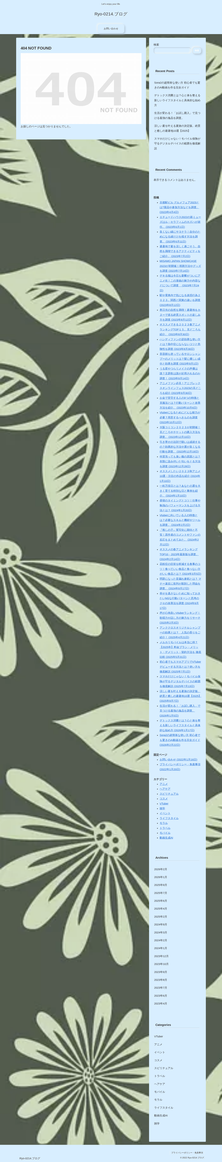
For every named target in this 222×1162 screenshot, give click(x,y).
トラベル (165, 828)
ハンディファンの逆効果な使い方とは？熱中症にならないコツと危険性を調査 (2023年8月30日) (180, 344)
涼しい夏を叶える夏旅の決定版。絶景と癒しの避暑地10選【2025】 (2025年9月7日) (180, 696)
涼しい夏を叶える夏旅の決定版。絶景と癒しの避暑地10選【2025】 (177, 128)
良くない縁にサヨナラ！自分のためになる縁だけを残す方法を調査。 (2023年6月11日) (180, 236)
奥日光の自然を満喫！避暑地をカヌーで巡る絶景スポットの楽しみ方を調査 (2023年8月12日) (180, 314)
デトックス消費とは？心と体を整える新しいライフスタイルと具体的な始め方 (177, 100)
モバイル (165, 832)
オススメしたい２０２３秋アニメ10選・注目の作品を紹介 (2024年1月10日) (180, 476)
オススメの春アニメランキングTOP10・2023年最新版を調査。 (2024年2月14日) (179, 554)
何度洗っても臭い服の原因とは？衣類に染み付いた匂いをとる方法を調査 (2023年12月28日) (180, 461)
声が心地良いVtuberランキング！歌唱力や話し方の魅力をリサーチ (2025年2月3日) (180, 617)
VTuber (164, 803)
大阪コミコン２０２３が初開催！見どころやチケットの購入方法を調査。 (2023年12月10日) (180, 432)
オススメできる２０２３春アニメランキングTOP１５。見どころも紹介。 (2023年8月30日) (180, 329)
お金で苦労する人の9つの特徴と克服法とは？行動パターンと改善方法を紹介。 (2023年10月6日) (180, 402)
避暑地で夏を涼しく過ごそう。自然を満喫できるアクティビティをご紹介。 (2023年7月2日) (180, 251)
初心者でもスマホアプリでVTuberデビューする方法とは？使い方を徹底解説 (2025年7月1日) (180, 666)
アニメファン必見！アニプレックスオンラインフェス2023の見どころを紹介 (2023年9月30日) (180, 388)
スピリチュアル (169, 793)
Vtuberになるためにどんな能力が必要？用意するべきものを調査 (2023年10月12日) (180, 417)
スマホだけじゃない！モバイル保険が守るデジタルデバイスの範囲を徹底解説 (177, 143)
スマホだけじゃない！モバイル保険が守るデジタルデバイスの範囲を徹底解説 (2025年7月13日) (180, 681)
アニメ (164, 784)
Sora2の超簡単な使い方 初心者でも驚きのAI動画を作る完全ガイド (177, 85)
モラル (164, 823)
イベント (165, 813)
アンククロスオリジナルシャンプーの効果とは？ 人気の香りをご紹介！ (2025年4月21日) (180, 632)
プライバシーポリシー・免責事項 (187, 1152)
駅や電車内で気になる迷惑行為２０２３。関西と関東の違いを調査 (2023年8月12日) (180, 300)
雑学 (162, 808)
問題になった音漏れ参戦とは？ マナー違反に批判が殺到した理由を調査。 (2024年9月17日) (180, 583)
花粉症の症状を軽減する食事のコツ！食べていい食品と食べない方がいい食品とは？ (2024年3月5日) (180, 569)
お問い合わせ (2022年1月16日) (178, 759)
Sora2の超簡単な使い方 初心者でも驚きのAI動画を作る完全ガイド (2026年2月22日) (180, 740)
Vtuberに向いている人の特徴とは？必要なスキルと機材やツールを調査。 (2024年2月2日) (180, 520)
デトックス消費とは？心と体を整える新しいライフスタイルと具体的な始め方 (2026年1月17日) (180, 725)
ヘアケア (165, 788)
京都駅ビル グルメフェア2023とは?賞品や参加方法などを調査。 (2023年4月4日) (179, 207)
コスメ (164, 798)
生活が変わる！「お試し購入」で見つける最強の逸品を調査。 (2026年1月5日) (180, 710)
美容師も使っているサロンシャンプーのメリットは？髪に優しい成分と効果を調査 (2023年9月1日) (180, 358)
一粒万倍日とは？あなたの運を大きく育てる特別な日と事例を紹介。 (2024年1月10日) (180, 490)
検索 (156, 44)
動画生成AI (166, 837)
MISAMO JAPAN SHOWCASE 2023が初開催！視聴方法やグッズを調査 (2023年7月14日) (180, 266)
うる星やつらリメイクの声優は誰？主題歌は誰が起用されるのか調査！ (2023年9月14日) (180, 373)
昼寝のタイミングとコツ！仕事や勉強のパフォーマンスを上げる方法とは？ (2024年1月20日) (180, 505)
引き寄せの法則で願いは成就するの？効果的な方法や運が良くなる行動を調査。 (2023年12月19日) (180, 446)
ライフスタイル (169, 818)
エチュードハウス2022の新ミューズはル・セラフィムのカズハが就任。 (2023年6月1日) (180, 222)
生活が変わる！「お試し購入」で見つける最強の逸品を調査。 (177, 115)
